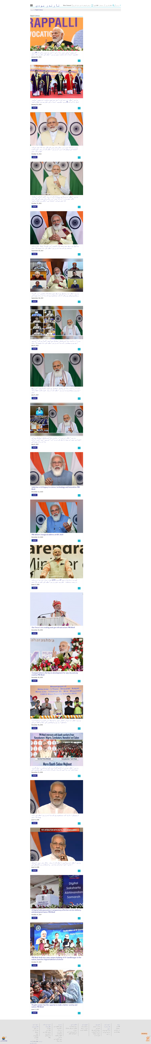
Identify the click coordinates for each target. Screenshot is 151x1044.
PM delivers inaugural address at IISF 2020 (47, 534)
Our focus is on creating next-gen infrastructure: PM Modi (53, 627)
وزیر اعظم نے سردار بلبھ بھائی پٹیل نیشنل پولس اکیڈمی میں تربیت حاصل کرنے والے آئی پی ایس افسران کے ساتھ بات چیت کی (56, 439)
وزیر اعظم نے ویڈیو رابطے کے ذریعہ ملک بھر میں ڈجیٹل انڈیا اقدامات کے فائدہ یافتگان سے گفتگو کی (56, 863)
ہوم (32, 9)
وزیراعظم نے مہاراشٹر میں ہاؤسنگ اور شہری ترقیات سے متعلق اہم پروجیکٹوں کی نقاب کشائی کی (56, 721)
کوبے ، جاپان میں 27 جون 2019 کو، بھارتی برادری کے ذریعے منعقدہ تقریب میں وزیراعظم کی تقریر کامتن (54, 581)
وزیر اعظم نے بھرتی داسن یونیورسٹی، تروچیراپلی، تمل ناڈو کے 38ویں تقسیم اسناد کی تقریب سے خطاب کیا (55, 100)
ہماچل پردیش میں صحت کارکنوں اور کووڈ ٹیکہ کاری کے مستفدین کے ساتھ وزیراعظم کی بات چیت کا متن (55, 247)
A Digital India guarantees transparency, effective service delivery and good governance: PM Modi (56, 911)
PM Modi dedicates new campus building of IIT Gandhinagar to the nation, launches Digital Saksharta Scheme (56, 958)
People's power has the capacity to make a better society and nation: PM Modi (54, 1005)
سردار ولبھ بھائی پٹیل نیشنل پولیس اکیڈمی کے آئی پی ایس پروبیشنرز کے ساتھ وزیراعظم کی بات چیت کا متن (55, 341)
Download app (4, 1041)
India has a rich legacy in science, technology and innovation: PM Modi (55, 488)
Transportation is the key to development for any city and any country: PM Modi (54, 673)
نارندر (47, 5)
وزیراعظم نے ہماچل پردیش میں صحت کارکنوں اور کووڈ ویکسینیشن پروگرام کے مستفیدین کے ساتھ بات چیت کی (55, 294)
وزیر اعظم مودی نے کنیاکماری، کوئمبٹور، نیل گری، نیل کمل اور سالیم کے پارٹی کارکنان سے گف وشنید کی (54, 768)
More (34, 60)
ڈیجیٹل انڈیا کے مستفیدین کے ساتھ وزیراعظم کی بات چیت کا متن (55, 816)
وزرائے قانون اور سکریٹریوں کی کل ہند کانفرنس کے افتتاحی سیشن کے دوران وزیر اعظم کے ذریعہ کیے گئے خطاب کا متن (54, 149)
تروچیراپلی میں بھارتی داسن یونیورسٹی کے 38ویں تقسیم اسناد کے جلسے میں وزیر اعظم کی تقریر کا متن (54, 53)
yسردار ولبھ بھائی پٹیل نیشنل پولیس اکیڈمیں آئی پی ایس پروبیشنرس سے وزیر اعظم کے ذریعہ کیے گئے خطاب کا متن (56, 390)
